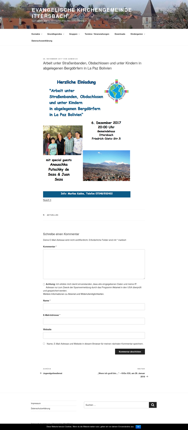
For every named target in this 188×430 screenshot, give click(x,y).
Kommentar (50, 246)
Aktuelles (52, 215)
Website (47, 329)
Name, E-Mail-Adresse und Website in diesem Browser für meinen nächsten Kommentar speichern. (95, 343)
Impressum (36, 403)
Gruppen (73, 34)
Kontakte (36, 34)
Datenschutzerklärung (42, 40)
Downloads (120, 34)
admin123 (73, 59)
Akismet (116, 287)
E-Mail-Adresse (51, 315)
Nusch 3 (47, 199)
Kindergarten (137, 34)
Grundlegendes (54, 34)
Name (47, 300)
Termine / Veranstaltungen (97, 34)
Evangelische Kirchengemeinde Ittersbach (82, 12)
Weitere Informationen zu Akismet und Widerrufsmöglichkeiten (73, 293)
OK (138, 427)
